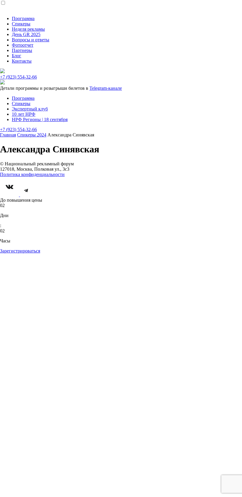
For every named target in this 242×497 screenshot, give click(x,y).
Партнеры (22, 50)
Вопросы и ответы (30, 39)
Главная (8, 134)
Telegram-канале (105, 88)
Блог (16, 55)
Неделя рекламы (28, 29)
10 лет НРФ (23, 114)
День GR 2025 (26, 34)
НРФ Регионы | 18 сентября (40, 119)
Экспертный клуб (30, 108)
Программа (23, 18)
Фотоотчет (22, 45)
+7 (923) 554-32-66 (18, 76)
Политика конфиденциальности (32, 174)
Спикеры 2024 (31, 134)
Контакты (22, 60)
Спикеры (21, 23)
